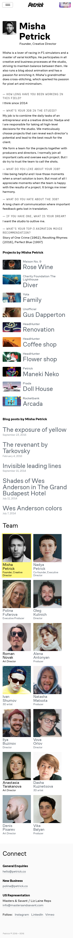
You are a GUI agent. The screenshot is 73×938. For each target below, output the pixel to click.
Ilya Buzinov (9, 741)
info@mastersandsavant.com (23, 905)
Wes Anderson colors (32, 508)
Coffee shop (40, 344)
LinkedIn (37, 915)
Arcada (33, 404)
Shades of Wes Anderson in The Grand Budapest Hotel (35, 487)
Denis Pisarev (9, 827)
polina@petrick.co (15, 886)
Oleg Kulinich (40, 612)
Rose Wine (38, 267)
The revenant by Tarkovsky (25, 448)
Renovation (38, 329)
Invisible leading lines (32, 466)
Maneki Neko (41, 374)
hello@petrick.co (14, 871)
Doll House (38, 389)
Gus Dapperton (44, 315)
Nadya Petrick (39, 566)
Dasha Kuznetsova (43, 784)
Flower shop (40, 359)
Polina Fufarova (10, 612)
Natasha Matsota (40, 698)
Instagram (22, 915)
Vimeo (49, 915)
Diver (30, 285)
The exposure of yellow (34, 430)
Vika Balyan (38, 827)
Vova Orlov (37, 741)
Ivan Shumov (9, 698)
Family (32, 300)
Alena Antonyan (41, 655)
